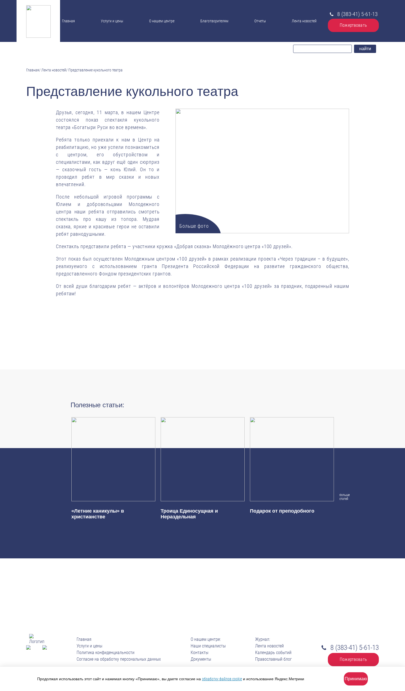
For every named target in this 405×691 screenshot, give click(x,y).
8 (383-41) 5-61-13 (357, 14)
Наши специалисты (165, 27)
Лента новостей (304, 21)
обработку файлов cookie (222, 679)
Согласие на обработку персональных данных (119, 659)
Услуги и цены (112, 21)
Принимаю (356, 678)
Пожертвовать (353, 25)
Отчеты (260, 21)
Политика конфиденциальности (105, 652)
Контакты (159, 39)
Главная (68, 21)
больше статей (343, 497)
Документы (159, 32)
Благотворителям (214, 21)
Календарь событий (273, 652)
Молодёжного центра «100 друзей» (252, 246)
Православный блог (273, 659)
